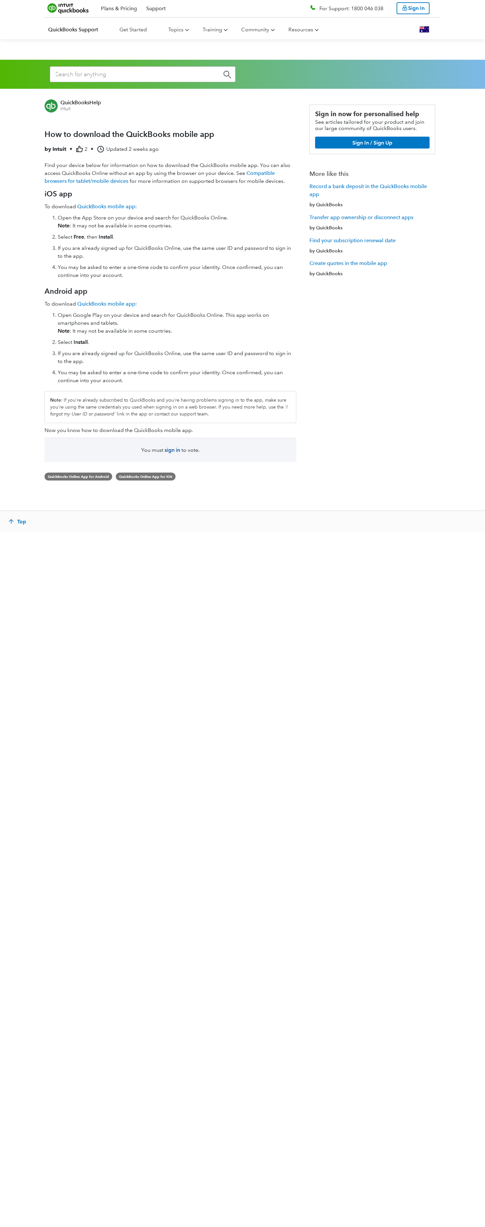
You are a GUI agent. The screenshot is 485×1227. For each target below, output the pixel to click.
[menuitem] (77, 29)
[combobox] (143, 74)
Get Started (133, 29)
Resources (300, 29)
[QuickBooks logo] (68, 8)
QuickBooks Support (73, 29)
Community (255, 29)
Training (212, 29)
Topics (175, 29)
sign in (172, 450)
